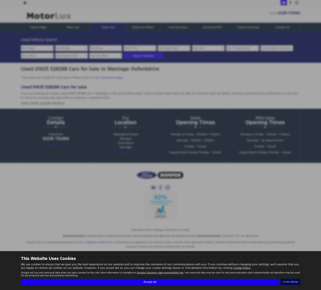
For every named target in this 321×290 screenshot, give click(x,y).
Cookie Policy (241, 268)
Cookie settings (290, 281)
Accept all (149, 282)
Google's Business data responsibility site (160, 272)
